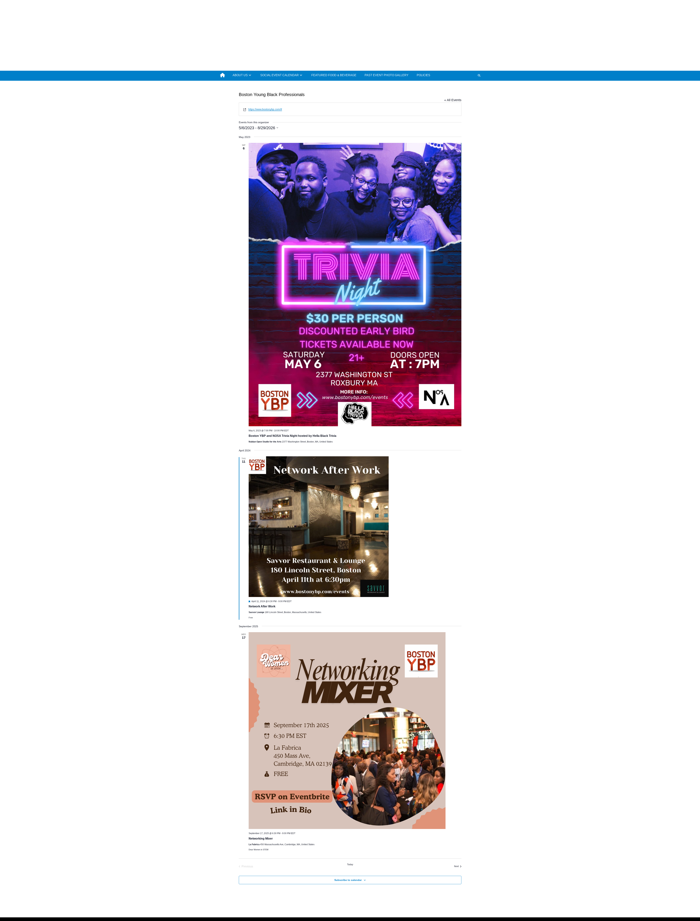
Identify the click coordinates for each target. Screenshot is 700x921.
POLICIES (423, 75)
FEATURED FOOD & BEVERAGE (333, 75)
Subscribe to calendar (348, 880)
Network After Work (262, 606)
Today (350, 864)
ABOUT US (240, 75)
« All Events (452, 100)
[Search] (479, 75)
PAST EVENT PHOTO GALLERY (387, 75)
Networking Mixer (261, 838)
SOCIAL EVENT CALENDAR (279, 75)
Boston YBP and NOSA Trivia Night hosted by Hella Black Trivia (292, 435)
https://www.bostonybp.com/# (265, 109)
